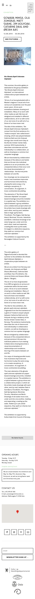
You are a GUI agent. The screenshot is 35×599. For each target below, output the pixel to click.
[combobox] (10, 5)
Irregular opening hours (9, 466)
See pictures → (12, 39)
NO (7, 5)
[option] (7, 5)
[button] (7, 5)
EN (10, 5)
